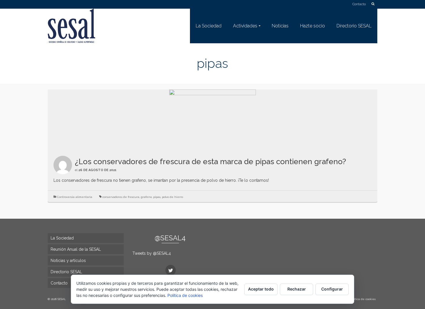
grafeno (146, 196)
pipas (156, 196)
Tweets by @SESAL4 (151, 253)
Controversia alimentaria (74, 196)
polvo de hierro (172, 196)
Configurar (332, 288)
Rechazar (296, 288)
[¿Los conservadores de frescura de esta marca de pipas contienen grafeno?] (212, 119)
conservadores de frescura (120, 196)
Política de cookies (185, 295)
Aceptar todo (261, 288)
